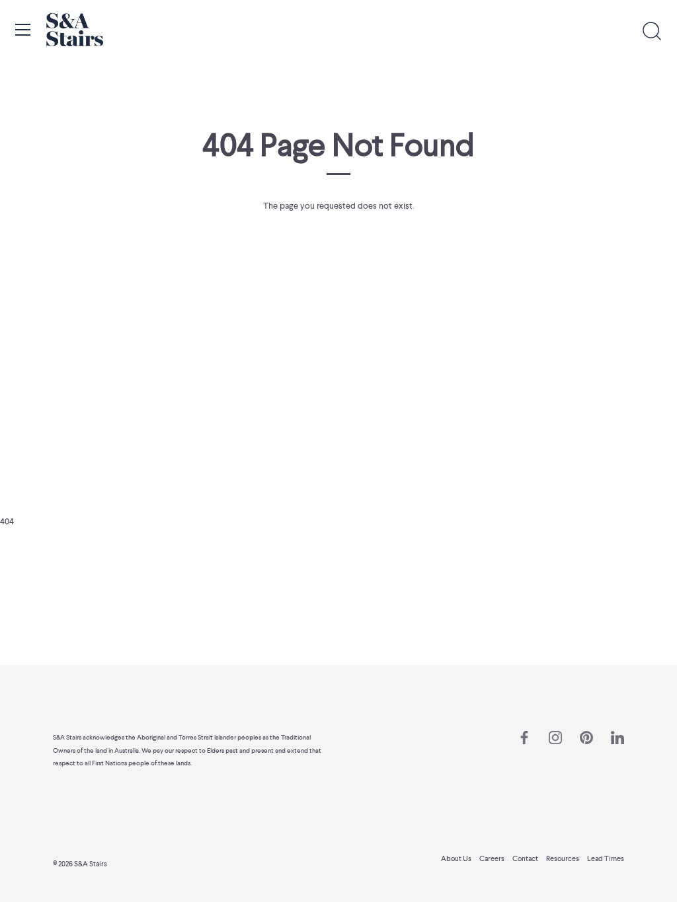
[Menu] (23, 29)
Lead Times (605, 858)
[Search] (651, 31)
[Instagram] (555, 736)
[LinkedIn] (617, 736)
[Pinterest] (586, 736)
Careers (491, 858)
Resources (562, 858)
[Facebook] (524, 736)
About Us (456, 858)
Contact (525, 858)
